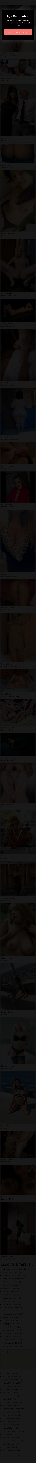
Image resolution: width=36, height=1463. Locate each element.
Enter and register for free (18, 32)
